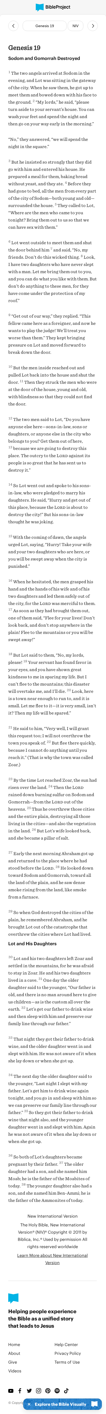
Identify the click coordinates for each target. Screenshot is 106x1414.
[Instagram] (38, 1390)
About (14, 1353)
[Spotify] (57, 1390)
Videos (14, 1370)
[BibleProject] (53, 8)
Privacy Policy (68, 1353)
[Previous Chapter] (13, 26)
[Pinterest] (47, 1390)
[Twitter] (29, 1390)
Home (14, 1344)
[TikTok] (66, 1390)
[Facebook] (20, 1390)
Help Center (66, 1344)
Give (12, 1361)
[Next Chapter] (92, 26)
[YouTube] (10, 1390)
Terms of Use (67, 1361)
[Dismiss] (27, 1404)
